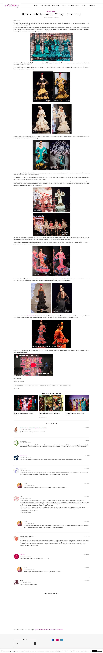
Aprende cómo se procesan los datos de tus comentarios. (49, 629)
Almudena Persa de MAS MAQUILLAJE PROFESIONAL (33, 428)
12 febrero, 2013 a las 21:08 (25, 556)
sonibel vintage (55, 385)
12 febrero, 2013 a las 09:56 (29, 523)
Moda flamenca (45, 5)
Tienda (84, 5)
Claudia (17, 388)
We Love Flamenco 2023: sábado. (74, 413)
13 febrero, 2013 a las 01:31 (29, 569)
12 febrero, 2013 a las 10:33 (25, 537)
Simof (64, 5)
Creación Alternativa (32, 315)
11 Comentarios (55, 17)
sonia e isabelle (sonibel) (45, 385)
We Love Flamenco (74, 5)
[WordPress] (61, 640)
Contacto (92, 5)
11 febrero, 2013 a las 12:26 (25, 442)
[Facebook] (53, 640)
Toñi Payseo (23, 456)
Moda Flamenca (51, 11)
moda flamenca (28, 385)
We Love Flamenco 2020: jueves (23, 413)
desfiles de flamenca (19, 385)
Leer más (99, 651)
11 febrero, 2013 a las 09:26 (25, 429)
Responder (86, 427)
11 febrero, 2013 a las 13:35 (25, 457)
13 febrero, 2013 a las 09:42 (25, 582)
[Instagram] (57, 640)
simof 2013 (35, 385)
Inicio (36, 5)
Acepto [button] (94, 651)
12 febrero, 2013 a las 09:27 (29, 485)
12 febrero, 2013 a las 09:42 (25, 498)
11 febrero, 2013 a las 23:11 (25, 470)
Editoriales (56, 5)
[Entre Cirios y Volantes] (12, 5)
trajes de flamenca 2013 (65, 385)
